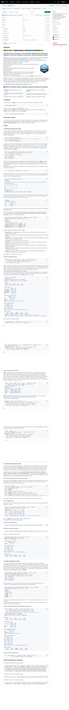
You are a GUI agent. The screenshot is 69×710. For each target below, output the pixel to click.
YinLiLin (5, 5)
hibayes (10, 5)
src (4, 26)
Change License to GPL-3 (26, 35)
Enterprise (32, 1)
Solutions (12, 1)
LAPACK (7, 79)
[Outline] (49, 43)
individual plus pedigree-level (20, 59)
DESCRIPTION (6, 33)
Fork (58, 5)
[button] (47, 105)
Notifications (52, 5)
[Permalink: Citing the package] (3, 117)
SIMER (28, 90)
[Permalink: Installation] (3, 99)
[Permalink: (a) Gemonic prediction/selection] (3, 256)
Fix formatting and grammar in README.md (15, 15)
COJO (33, 467)
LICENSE (5, 35)
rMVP (7, 96)
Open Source (25, 1)
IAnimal (28, 94)
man (5, 24)
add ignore (24, 28)
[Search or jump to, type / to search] (55, 2)
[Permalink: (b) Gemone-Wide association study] (3, 370)
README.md (6, 39)
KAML (7, 93)
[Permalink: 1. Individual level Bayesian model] (3, 129)
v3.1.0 (23, 22)
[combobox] (37, 12)
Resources (18, 1)
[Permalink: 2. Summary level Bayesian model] (3, 464)
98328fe (37, 15)
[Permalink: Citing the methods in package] (3, 660)
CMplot (28, 96)
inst (4, 22)
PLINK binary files (35, 146)
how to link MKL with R (12, 80)
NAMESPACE (6, 37)
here (30, 84)
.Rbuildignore (6, 28)
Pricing (37, 1)
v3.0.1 (23, 17)
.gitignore (5, 31)
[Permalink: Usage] (3, 125)
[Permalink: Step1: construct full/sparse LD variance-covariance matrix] (3, 478)
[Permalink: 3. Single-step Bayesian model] (3, 561)
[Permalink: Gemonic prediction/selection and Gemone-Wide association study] (3, 606)
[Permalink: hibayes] (3, 47)
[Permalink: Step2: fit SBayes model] (3, 501)
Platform (6, 1)
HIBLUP (7, 90)
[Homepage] (2, 2)
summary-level (9, 59)
